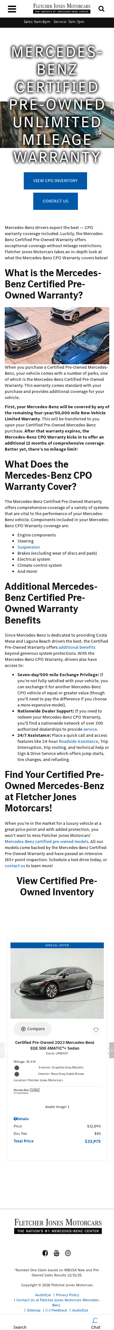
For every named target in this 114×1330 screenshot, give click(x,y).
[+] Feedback (56, 1310)
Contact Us (55, 201)
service (90, 729)
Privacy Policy (67, 1294)
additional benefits (77, 647)
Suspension (28, 547)
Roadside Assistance (78, 741)
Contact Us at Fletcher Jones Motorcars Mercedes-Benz (58, 1302)
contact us (15, 866)
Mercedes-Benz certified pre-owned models (46, 842)
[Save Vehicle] (96, 1030)
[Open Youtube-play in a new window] (56, 1253)
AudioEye (43, 1294)
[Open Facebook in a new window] (45, 1253)
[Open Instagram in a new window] (68, 1253)
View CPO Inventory (55, 181)
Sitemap (34, 1310)
